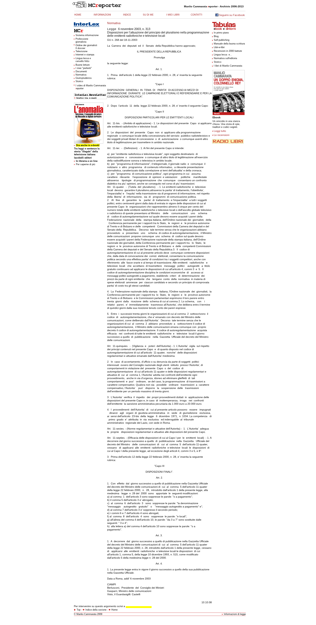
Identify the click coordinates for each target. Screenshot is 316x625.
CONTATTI (196, 14)
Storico (79, 81)
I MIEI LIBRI (173, 14)
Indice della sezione (95, 609)
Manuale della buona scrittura (229, 43)
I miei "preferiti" (84, 68)
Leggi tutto (220, 130)
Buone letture (83, 64)
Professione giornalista (82, 40)
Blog (216, 36)
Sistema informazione (87, 35)
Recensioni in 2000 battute (228, 51)
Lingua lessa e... (223, 54)
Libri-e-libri (219, 47)
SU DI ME (148, 14)
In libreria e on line (86, 161)
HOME (77, 14)
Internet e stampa (85, 54)
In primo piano (221, 32)
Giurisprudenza (83, 78)
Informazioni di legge (235, 614)
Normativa (81, 74)
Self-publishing (221, 40)
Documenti (81, 71)
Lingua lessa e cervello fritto (83, 60)
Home (114, 609)
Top (78, 609)
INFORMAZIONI (102, 14)
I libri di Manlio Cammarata (228, 65)
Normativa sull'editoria (225, 58)
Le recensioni (221, 134)
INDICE (127, 14)
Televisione (81, 51)
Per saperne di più (85, 164)
